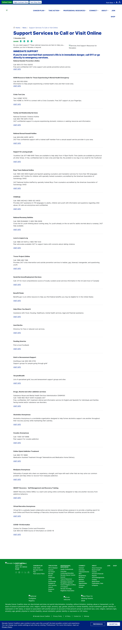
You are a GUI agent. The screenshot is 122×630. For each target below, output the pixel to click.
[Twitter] (28, 41)
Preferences (98, 624)
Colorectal (51, 577)
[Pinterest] (25, 41)
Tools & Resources (66, 579)
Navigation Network (67, 583)
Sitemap (86, 616)
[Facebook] (21, 41)
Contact (94, 579)
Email (17, 569)
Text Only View (35, 2)
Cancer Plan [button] (38, 10)
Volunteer (82, 585)
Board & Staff (96, 570)
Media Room (96, 581)
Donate (81, 587)
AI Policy (68, 616)
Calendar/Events (84, 572)
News (24, 28)
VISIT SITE (17, 69)
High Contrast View (21, 2)
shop (113, 17)
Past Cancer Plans (39, 573)
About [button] (104, 10)
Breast (50, 575)
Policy (50, 591)
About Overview (97, 568)
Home (18, 28)
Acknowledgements (98, 577)
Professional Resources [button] (74, 10)
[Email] (32, 41)
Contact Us (77, 616)
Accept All (113, 624)
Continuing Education (67, 573)
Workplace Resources (67, 581)
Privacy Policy (7, 627)
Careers (94, 572)
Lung (49, 579)
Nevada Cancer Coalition (17, 13)
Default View (7, 2)
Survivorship (52, 581)
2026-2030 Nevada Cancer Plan (38, 570)
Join (113, 10)
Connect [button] (93, 10)
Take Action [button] (54, 10)
